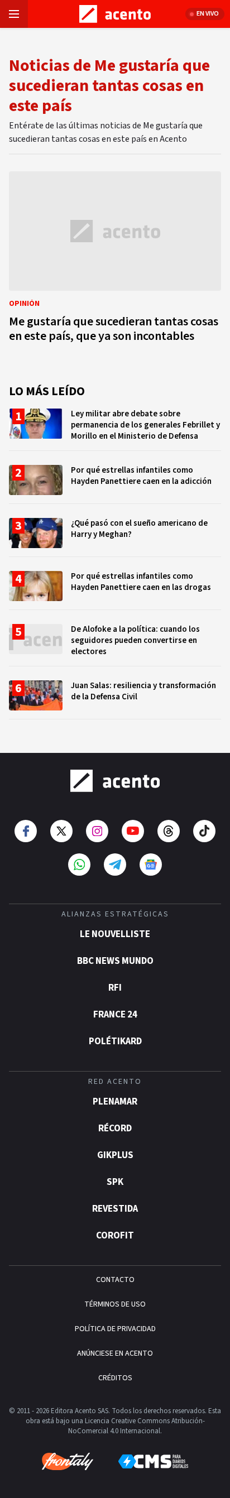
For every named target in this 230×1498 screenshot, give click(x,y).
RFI (115, 988)
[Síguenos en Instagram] (97, 831)
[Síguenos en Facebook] (26, 831)
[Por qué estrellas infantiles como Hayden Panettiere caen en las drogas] (115, 590)
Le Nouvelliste (115, 934)
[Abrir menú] (14, 14)
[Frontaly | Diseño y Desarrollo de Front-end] (67, 1462)
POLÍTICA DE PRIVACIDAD (115, 1328)
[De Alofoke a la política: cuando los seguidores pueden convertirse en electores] (115, 645)
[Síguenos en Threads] (168, 831)
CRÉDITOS (115, 1378)
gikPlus (115, 1155)
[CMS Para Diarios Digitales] (153, 1461)
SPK (115, 1182)
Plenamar (115, 1101)
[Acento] (115, 781)
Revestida (115, 1209)
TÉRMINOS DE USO (115, 1304)
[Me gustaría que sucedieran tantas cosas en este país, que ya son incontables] (115, 260)
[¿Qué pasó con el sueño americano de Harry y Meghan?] (115, 537)
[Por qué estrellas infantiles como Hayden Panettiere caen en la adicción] (115, 484)
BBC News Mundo (115, 961)
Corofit (115, 1235)
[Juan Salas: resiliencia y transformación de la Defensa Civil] (115, 699)
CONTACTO (115, 1279)
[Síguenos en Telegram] (115, 864)
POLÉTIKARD (115, 1041)
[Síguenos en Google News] (151, 864)
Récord (115, 1128)
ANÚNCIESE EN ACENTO (115, 1353)
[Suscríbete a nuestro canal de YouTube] (133, 831)
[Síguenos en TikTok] (204, 831)
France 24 (115, 1014)
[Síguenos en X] (61, 831)
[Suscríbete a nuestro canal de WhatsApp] (79, 864)
